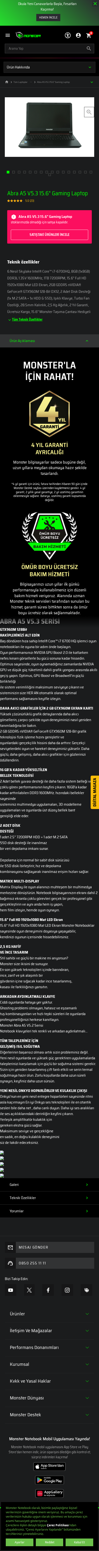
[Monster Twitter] (29, 1290)
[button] (10, 35)
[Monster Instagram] (67, 1290)
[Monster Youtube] (10, 1290)
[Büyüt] (89, 112)
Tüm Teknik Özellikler (27, 319)
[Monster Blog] (86, 1290)
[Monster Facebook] (48, 1290)
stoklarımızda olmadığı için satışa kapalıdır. (41, 225)
